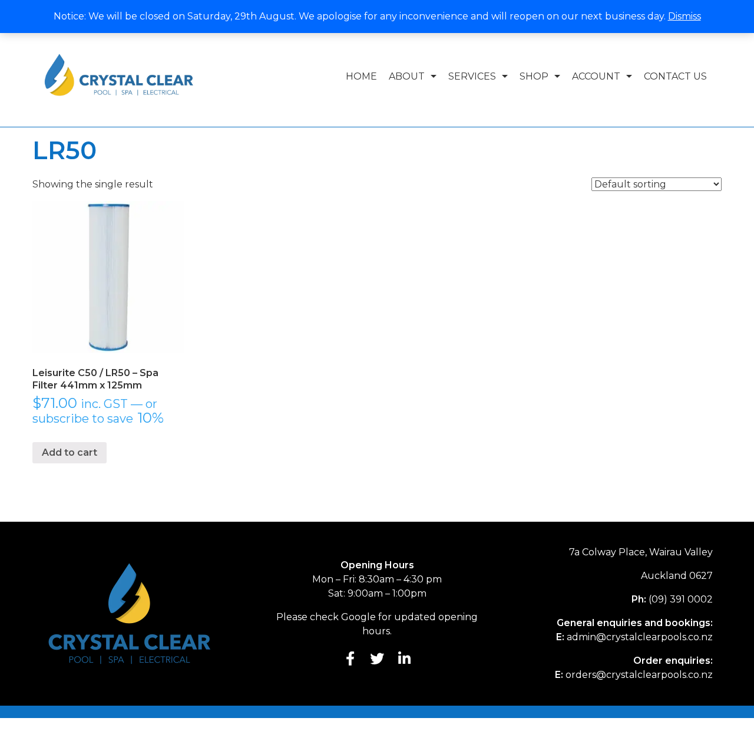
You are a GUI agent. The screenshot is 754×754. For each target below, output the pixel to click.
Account (596, 76)
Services (472, 76)
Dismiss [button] (684, 16)
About (407, 76)
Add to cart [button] (69, 452)
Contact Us (675, 76)
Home (361, 76)
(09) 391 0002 (681, 599)
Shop (534, 76)
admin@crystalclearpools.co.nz (640, 637)
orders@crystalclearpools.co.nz (639, 674)
